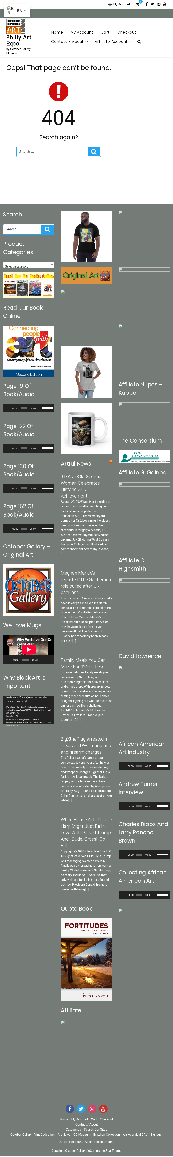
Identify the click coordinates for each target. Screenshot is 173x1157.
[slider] (47, 408)
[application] (28, 408)
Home (57, 32)
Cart (105, 32)
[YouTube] (103, 1109)
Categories (73, 1129)
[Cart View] (137, 5)
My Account (121, 4)
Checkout (126, 32)
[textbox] (28, 266)
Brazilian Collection (106, 1135)
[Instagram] (158, 4)
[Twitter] (152, 4)
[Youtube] (164, 4)
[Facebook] (147, 4)
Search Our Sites (95, 1129)
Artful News (76, 464)
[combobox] (28, 265)
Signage (156, 1135)
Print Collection (44, 1135)
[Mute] (40, 408)
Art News (64, 1135)
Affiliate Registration (99, 1142)
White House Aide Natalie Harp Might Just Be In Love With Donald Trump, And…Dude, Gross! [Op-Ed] (86, 832)
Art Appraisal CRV (135, 1135)
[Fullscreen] (49, 660)
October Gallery (21, 1135)
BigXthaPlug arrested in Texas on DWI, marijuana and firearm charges (86, 745)
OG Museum (82, 1135)
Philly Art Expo (19, 40)
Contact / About (67, 41)
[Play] (9, 408)
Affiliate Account (111, 41)
